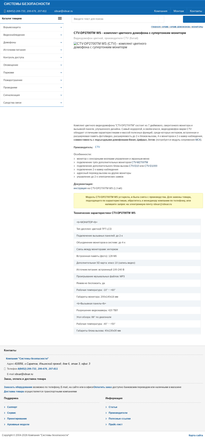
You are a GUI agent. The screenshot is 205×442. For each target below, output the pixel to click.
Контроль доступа (13, 57)
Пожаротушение (12, 80)
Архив (165, 27)
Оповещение (10, 65)
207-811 (42, 11)
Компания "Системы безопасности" (27, 358)
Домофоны (9, 42)
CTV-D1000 (151, 166)
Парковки (8, 72)
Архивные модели (18, 424)
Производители (118, 412)
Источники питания (14, 49)
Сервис (11, 412)
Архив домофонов (180, 27)
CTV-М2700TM (140, 162)
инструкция (80, 188)
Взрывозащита (12, 27)
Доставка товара (14, 391)
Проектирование (17, 418)
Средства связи (12, 102)
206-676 (31, 11)
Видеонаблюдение (14, 35)
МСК (198, 139)
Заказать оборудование (18, 387)
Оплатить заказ (102, 387)
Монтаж (179, 11)
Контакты (196, 11)
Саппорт (12, 407)
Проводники (10, 87)
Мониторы (197, 27)
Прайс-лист (116, 424)
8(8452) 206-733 (16, 11)
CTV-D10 (134, 166)
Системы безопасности (27, 4)
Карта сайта (196, 435)
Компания (160, 11)
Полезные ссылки (120, 418)
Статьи (113, 407)
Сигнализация (11, 95)
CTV (97, 147)
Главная (155, 27)
